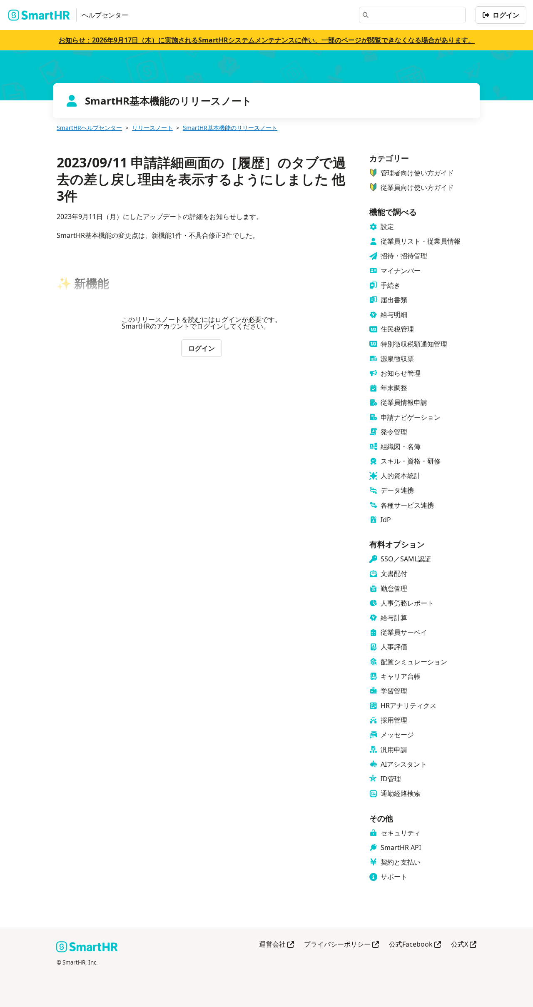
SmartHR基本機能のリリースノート (230, 128)
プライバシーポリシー (341, 945)
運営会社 (276, 945)
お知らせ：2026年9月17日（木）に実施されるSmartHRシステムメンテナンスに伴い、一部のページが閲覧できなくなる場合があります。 (267, 40)
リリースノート (152, 128)
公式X (463, 945)
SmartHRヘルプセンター (89, 128)
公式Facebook (415, 945)
